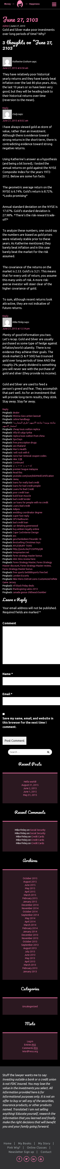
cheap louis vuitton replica (26, 429)
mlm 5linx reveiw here (24, 559)
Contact (46, 1151)
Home (8, 1143)
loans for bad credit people (27, 486)
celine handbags (21, 419)
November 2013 (30, 938)
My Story (44, 1143)
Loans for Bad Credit (23, 489)
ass (14, 535)
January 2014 (30, 931)
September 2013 (30, 945)
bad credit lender (21, 499)
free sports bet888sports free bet (30, 572)
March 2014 (30, 925)
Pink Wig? (13, 1147)
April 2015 (30, 891)
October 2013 (30, 941)
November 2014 (30, 908)
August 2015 (30, 881)
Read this (17, 472)
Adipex (16, 509)
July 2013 (30, 951)
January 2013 (30, 971)
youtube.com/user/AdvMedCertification (33, 476)
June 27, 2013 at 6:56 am (15, 68)
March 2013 (30, 965)
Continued (18, 462)
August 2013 (30, 948)
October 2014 (30, 911)
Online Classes (37, 1147)
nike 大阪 (17, 459)
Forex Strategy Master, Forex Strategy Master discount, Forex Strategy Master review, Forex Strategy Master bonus (27, 565)
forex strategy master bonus (27, 555)
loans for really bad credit (26, 482)
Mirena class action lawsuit (27, 416)
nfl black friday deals (23, 585)
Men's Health (19, 449)
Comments (30, 1048)
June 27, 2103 (20, 19)
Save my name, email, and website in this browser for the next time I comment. (27, 722)
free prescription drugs (25, 442)
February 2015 (30, 898)
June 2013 (30, 955)
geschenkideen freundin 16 (27, 539)
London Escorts (21, 575)
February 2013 (30, 968)
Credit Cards (37, 836)
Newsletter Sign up (21, 1151)
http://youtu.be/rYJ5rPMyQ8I (28, 549)
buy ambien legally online (26, 529)
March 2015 (30, 895)
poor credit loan (21, 492)
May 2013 (30, 958)
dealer (16, 412)
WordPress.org (30, 1051)
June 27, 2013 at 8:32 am (15, 120)
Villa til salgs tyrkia (22, 432)
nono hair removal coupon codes (29, 456)
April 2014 (30, 921)
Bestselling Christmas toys (26, 542)
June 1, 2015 (30, 791)
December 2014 (30, 905)
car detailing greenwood (25, 525)
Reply (5, 108)
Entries (30, 1044)
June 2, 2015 (30, 788)
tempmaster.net (21, 552)
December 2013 (30, 935)
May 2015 (30, 888)
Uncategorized (30, 1006)
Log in (30, 1041)
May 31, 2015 (30, 795)
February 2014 (30, 928)
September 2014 (30, 915)
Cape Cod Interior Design (26, 532)
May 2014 (30, 918)
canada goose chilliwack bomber (29, 592)
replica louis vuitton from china (28, 436)
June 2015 (30, 885)
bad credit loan (20, 522)
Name (7, 674)
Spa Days (17, 439)
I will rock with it (21, 452)
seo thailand (19, 446)
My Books (25, 1143)
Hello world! (30, 781)
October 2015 (30, 878)
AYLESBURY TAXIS (22, 545)
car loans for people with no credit (30, 502)
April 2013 (30, 961)
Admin (5, 26)
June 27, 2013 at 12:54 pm (16, 328)
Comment (9, 623)
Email (7, 694)
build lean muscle (22, 495)
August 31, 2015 (30, 785)
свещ (16, 479)
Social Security (37, 830)
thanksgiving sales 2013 (25, 589)
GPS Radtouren (20, 519)
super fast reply (21, 515)
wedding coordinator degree (27, 512)
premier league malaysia (25, 469)
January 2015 (30, 901)
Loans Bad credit (21, 505)
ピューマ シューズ (22, 466)
